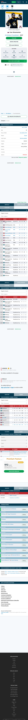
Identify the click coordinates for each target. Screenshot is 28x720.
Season (7, 488)
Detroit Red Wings (14, 689)
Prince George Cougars (8, 230)
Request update (23, 157)
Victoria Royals (7, 235)
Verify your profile (4, 612)
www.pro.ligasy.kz (16, 29)
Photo (14, 709)
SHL (14, 676)
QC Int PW (15, 299)
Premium (25, 154)
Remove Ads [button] (18, 76)
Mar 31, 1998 (24, 127)
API (14, 710)
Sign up (13, 2)
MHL (14, 225)
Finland (14, 663)
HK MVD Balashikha (9, 225)
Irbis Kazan (7, 237)
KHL (14, 675)
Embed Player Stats (21, 202)
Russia (25, 135)
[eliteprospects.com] (3, 2)
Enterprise (14, 714)
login (12, 387)
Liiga (14, 680)
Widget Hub (14, 702)
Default (7, 204)
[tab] (7, 204)
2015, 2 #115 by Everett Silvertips (12, 573)
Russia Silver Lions (8, 299)
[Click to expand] (27, 434)
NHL (14, 673)
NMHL (14, 242)
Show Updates (14, 41)
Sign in (19, 2)
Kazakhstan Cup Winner (14, 497)
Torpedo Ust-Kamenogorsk (7, 245)
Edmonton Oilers (14, 691)
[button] (14, 38)
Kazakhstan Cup (16, 301)
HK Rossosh (7, 242)
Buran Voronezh (8, 240)
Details (24, 509)
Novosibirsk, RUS (23, 132)
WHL (14, 227)
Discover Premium (14, 471)
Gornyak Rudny (8, 265)
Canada (14, 660)
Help (14, 705)
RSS (14, 712)
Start (2, 113)
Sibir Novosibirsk (23, 138)
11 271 (8, 65)
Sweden (14, 658)
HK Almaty (7, 267)
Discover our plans (14, 61)
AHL (14, 678)
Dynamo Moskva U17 (8, 222)
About (14, 703)
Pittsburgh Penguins (14, 694)
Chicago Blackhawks (14, 687)
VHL (14, 240)
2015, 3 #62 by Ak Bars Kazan (11, 571)
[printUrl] (14, 72)
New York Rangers (14, 692)
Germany (14, 665)
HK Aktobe (8, 35)
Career (14, 715)
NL (14, 681)
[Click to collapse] (27, 210)
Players (7, 431)
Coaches (7, 207)
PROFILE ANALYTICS (17, 65)
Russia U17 (15, 221)
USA (14, 662)
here (2, 613)
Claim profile (15, 45)
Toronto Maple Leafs (14, 696)
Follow (14, 38)
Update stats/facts (15, 116)
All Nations (14, 667)
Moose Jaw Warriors (9, 233)
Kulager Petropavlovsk (7, 272)
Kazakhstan (15, 35)
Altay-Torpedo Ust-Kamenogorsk (8, 249)
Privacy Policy (14, 707)
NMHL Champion (13, 495)
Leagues (7, 394)
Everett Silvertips (8, 227)
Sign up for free (5, 387)
